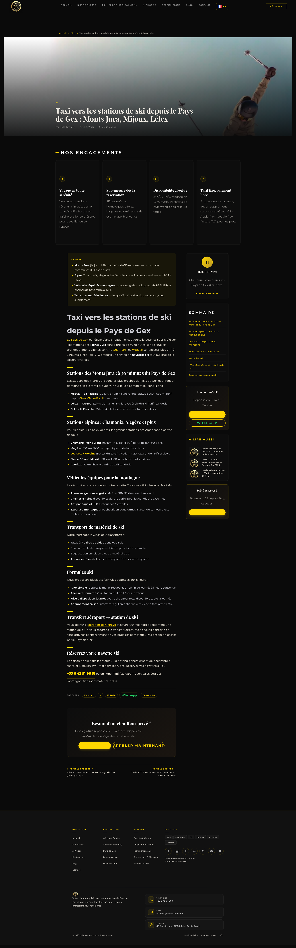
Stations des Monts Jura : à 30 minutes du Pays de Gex (205, 323)
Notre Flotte (86, 5)
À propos (149, 5)
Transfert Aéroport (143, 838)
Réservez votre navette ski (203, 375)
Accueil (66, 5)
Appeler (207, 414)
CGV (222, 935)
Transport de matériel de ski (204, 351)
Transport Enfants (143, 851)
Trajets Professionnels (145, 844)
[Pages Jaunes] (202, 851)
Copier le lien (149, 695)
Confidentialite (191, 935)
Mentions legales (208, 935)
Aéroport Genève (111, 838)
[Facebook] (168, 851)
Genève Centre (110, 863)
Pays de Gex (79, 339)
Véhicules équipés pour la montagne (202, 343)
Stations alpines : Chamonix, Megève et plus (204, 333)
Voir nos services (207, 294)
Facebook (89, 695)
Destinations (171, 5)
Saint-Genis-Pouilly (92, 398)
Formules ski (196, 358)
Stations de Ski (141, 863)
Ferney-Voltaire (110, 857)
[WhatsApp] (220, 851)
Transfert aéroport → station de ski (207, 367)
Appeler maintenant (138, 745)
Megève (137, 349)
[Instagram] (177, 851)
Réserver (276, 6)
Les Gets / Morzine (83, 453)
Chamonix (120, 349)
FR (222, 6)
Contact (205, 5)
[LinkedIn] (194, 851)
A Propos (76, 851)
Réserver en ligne (94, 745)
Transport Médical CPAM (120, 5)
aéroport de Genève (102, 624)
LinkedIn (111, 695)
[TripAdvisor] (211, 851)
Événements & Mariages (146, 857)
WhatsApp (129, 695)
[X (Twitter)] (185, 851)
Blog (189, 5)
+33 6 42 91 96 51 (81, 673)
